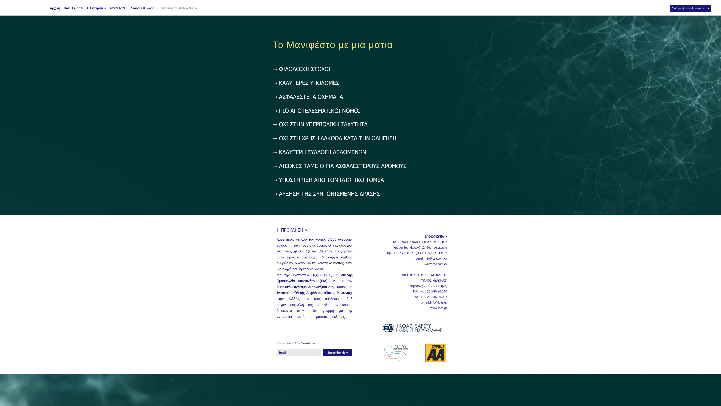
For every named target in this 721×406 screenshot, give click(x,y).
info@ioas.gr (438, 302)
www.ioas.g (438, 308)
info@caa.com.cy (436, 258)
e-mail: (420, 258)
